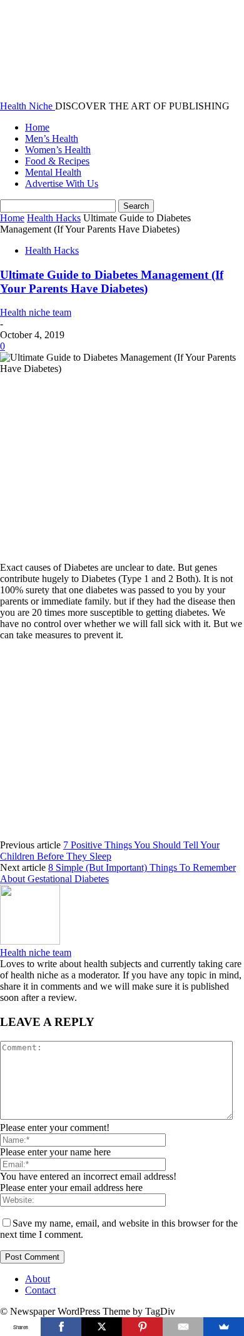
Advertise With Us (61, 183)
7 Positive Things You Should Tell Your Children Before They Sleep (110, 850)
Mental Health (53, 172)
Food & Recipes (57, 161)
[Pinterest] (142, 1326)
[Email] (183, 1326)
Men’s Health (51, 138)
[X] (101, 1326)
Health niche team (35, 312)
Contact (40, 1290)
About (37, 1278)
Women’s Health (58, 149)
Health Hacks (54, 218)
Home (37, 127)
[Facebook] (61, 1326)
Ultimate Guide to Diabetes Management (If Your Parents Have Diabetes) (111, 281)
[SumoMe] (223, 1326)
